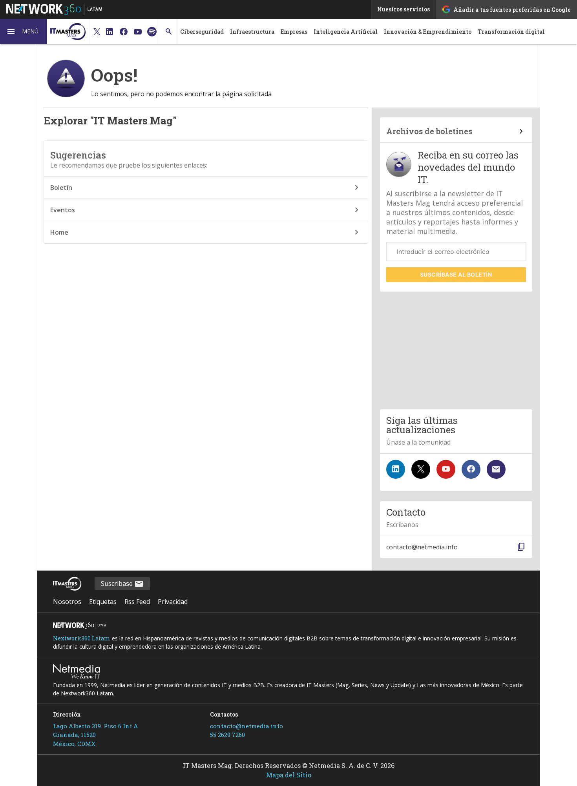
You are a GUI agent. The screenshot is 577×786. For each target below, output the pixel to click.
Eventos (62, 210)
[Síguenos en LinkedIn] (395, 469)
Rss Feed (137, 601)
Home (59, 232)
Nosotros (67, 601)
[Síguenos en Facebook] (471, 469)
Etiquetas (103, 601)
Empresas (294, 31)
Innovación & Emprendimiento (427, 31)
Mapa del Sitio (288, 775)
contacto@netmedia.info (246, 726)
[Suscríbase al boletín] (496, 469)
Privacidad (173, 601)
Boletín (61, 187)
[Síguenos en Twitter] (420, 469)
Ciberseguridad (202, 31)
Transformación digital (511, 31)
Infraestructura (252, 31)
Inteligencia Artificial (346, 31)
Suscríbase (456, 274)
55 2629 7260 (227, 735)
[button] (23, 31)
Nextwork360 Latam (81, 638)
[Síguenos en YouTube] (445, 469)
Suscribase (117, 583)
